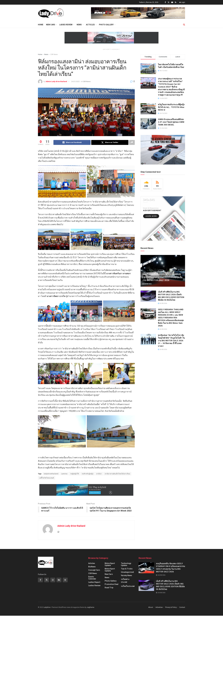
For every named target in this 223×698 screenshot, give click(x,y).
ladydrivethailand (51, 474)
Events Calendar (92, 578)
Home (40, 25)
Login (183, 2)
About (150, 607)
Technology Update (126, 564)
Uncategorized (127, 572)
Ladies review (65, 25)
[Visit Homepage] (51, 13)
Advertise (159, 607)
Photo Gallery (106, 25)
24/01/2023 (75, 81)
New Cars (50, 25)
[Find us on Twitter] (168, 2)
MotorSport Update (110, 564)
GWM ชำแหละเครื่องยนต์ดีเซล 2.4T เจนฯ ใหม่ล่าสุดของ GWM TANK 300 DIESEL (171, 122)
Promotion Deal (111, 584)
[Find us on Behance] (59, 580)
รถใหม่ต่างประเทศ (125, 580)
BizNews (92, 567)
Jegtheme (90, 607)
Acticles (90, 25)
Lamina (64, 474)
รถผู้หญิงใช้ (74, 474)
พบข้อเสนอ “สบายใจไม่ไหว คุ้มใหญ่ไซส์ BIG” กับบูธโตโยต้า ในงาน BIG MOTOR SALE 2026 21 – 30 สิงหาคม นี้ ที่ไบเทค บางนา (171, 340)
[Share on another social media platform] (132, 142)
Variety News (126, 575)
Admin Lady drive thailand (56, 81)
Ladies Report (94, 582)
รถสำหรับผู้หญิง (87, 474)
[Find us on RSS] (175, 2)
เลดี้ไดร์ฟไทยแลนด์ (46, 478)
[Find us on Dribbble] (65, 580)
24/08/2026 (148, 284)
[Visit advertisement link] (138, 13)
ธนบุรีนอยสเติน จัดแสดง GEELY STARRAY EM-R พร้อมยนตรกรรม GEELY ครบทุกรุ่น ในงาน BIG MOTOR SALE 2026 (162, 277)
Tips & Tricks (127, 569)
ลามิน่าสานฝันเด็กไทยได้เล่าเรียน (117, 474)
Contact (182, 607)
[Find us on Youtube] (172, 2)
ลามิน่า (99, 474)
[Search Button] (184, 24)
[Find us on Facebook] (165, 2)
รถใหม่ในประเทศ (128, 586)
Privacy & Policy (171, 607)
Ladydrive (47, 607)
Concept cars (94, 570)
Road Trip (109, 588)
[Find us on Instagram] (52, 580)
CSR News (54, 54)
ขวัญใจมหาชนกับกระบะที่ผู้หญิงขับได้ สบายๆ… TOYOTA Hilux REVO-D (171, 107)
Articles (91, 563)
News (79, 25)
